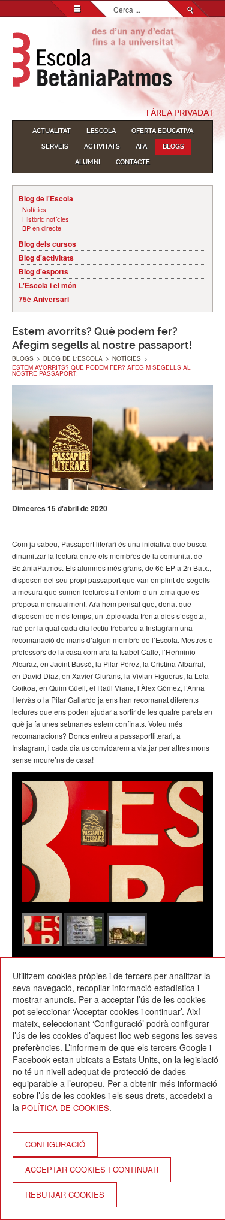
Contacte (133, 162)
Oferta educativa (162, 131)
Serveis (54, 146)
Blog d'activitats (46, 257)
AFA (141, 146)
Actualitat (51, 131)
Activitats (102, 146)
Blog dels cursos (47, 244)
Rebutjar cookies (64, 1194)
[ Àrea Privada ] (179, 112)
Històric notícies (45, 219)
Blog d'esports (43, 271)
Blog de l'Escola (46, 198)
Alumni (87, 162)
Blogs (173, 146)
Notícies (34, 209)
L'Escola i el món (47, 285)
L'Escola (101, 131)
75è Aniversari (44, 299)
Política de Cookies (65, 1107)
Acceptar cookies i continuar (91, 1169)
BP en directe (41, 228)
